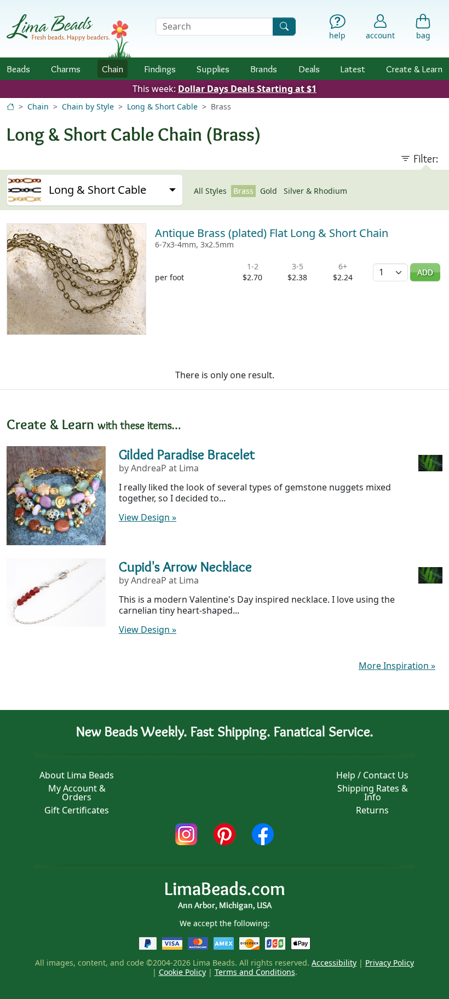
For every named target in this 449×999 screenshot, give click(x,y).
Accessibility (334, 962)
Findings (160, 68)
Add (425, 272)
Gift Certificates (76, 810)
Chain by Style (88, 106)
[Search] (284, 27)
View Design (147, 517)
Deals (309, 68)
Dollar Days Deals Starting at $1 (247, 89)
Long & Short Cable (162, 106)
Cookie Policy (182, 972)
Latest (353, 68)
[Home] (10, 106)
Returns (372, 810)
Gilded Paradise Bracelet (187, 454)
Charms (65, 68)
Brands (263, 68)
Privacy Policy (389, 962)
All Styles (210, 191)
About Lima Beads (76, 775)
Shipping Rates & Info (372, 792)
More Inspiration (397, 666)
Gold (268, 191)
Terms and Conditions (255, 972)
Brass (243, 191)
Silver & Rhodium (315, 191)
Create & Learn (414, 68)
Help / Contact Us (372, 775)
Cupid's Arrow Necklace (185, 566)
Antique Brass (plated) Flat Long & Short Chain (271, 233)
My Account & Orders (77, 792)
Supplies (213, 68)
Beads (18, 68)
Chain (112, 68)
